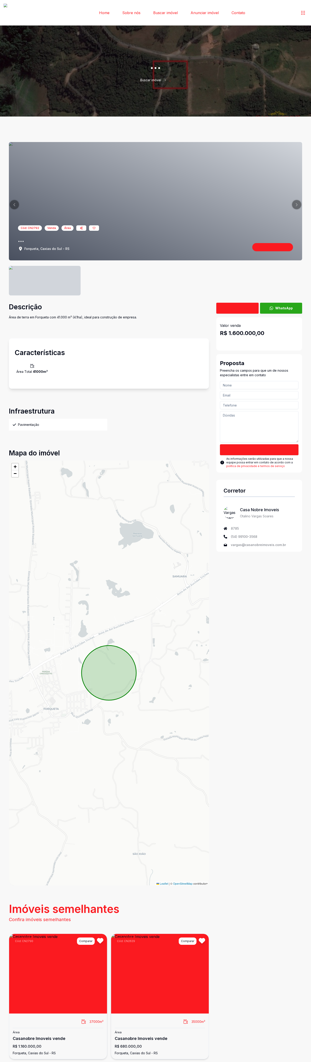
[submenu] (303, 13)
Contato (238, 12)
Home (104, 12)
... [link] (170, 80)
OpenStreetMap (183, 883)
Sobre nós (131, 12)
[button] (14, 204)
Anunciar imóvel (205, 12)
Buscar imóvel (165, 12)
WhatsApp (284, 308)
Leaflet (163, 883)
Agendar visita (240, 308)
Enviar (259, 450)
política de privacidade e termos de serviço (255, 466)
